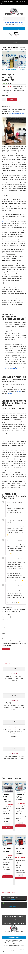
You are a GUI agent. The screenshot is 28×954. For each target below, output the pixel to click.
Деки (6, 369)
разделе (18, 391)
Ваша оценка (6, 614)
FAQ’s (6, 916)
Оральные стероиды (12, 47)
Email (4, 633)
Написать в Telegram (14, 29)
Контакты (21, 923)
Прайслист (12, 916)
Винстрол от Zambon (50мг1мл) (7, 850)
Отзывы (11, 920)
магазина (11, 393)
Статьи (17, 920)
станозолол (5, 221)
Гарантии (20, 916)
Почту (13, 899)
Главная (4, 47)
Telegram (12, 906)
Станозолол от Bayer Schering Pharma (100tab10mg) (7, 798)
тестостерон (11, 254)
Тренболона (13, 369)
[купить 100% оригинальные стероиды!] (14, 11)
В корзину (11, 99)
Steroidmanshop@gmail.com (14, 22)
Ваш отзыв (5, 619)
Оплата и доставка (10, 923)
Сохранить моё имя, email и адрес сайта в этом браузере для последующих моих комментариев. (14, 643)
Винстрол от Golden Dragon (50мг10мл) (20, 851)
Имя (3, 628)
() (25, 102)
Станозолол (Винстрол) (16, 113)
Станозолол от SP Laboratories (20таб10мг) (20, 797)
